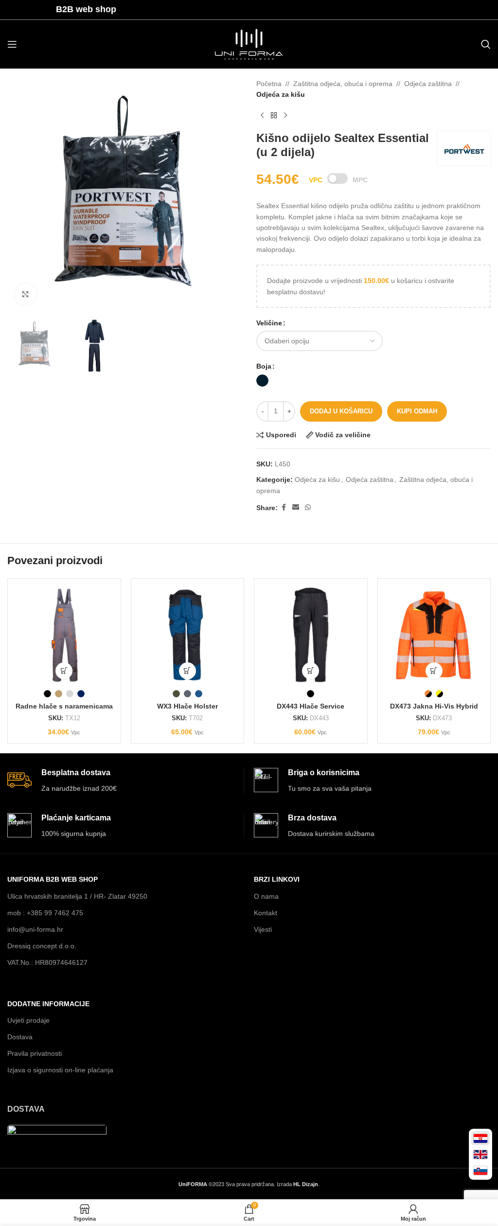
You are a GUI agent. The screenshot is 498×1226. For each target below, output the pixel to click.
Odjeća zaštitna (428, 84)
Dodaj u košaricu (341, 411)
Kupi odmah (417, 411)
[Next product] (285, 116)
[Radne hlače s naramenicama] (64, 635)
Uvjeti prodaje (28, 1020)
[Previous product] (262, 116)
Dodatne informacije (48, 1004)
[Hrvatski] (480, 1138)
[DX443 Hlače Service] (311, 635)
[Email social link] (295, 507)
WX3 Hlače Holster (187, 706)
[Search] (486, 44)
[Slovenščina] (480, 1170)
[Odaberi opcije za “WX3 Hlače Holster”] (187, 670)
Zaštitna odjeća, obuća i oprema (342, 84)
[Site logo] (249, 44)
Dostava (20, 1037)
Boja (263, 366)
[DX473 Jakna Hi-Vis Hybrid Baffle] (434, 635)
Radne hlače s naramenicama (64, 706)
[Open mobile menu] (12, 44)
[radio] (262, 380)
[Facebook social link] (283, 507)
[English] (480, 1154)
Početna (269, 84)
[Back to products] (274, 116)
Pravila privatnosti (34, 1053)
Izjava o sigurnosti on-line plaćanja (60, 1070)
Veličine (269, 323)
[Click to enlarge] (25, 294)
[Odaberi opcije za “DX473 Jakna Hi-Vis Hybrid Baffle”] (434, 670)
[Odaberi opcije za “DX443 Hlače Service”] (310, 670)
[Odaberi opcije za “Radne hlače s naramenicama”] (63, 670)
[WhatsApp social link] (308, 507)
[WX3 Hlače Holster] (188, 635)
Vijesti (263, 929)
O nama (266, 896)
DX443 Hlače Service (310, 706)
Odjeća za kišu (280, 94)
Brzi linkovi (277, 879)
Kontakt (265, 913)
